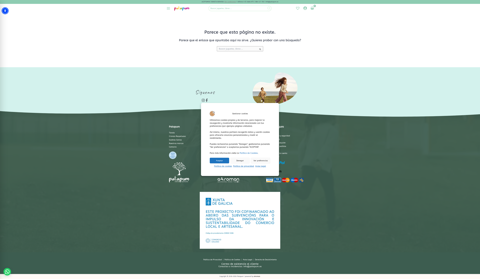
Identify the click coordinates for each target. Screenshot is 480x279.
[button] (7, 272)
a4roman (257, 276)
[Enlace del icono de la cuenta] (305, 8)
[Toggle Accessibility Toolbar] (5, 11)
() (230, 2)
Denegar (240, 160)
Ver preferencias (261, 160)
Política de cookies (223, 166)
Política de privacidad (243, 166)
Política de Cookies (249, 153)
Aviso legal (260, 166)
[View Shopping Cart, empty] (312, 8)
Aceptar (219, 160)
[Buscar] (269, 8)
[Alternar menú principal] (168, 8)
